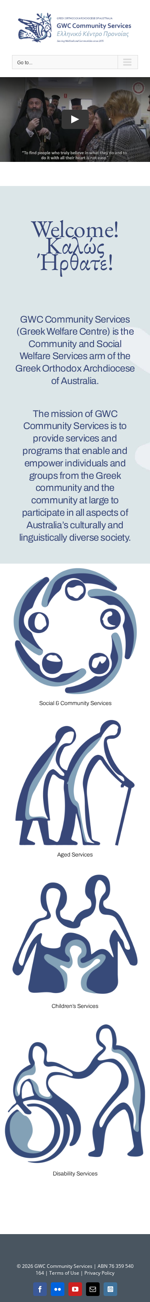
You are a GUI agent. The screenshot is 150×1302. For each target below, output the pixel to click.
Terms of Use (64, 1272)
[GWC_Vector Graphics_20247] (75, 566)
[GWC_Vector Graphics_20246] (75, 1021)
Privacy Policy (99, 1272)
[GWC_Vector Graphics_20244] (75, 869)
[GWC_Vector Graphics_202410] (75, 718)
